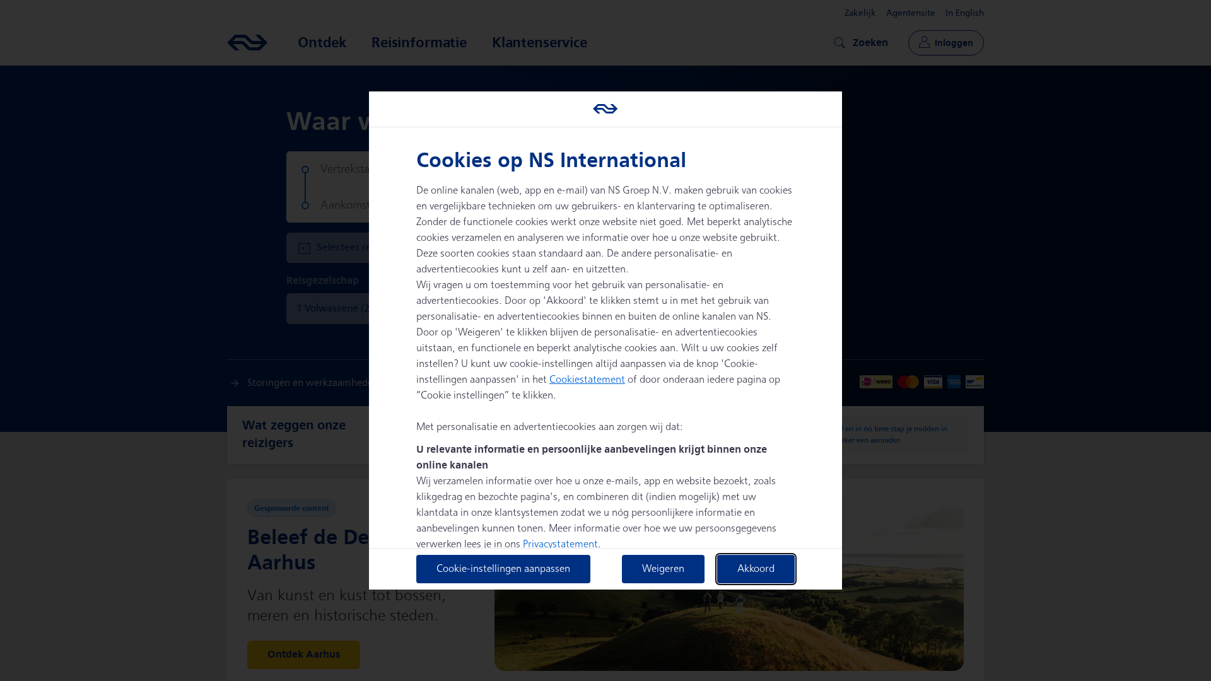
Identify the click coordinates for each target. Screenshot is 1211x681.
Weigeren (663, 569)
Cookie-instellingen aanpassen (503, 569)
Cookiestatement (587, 380)
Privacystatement (560, 544)
